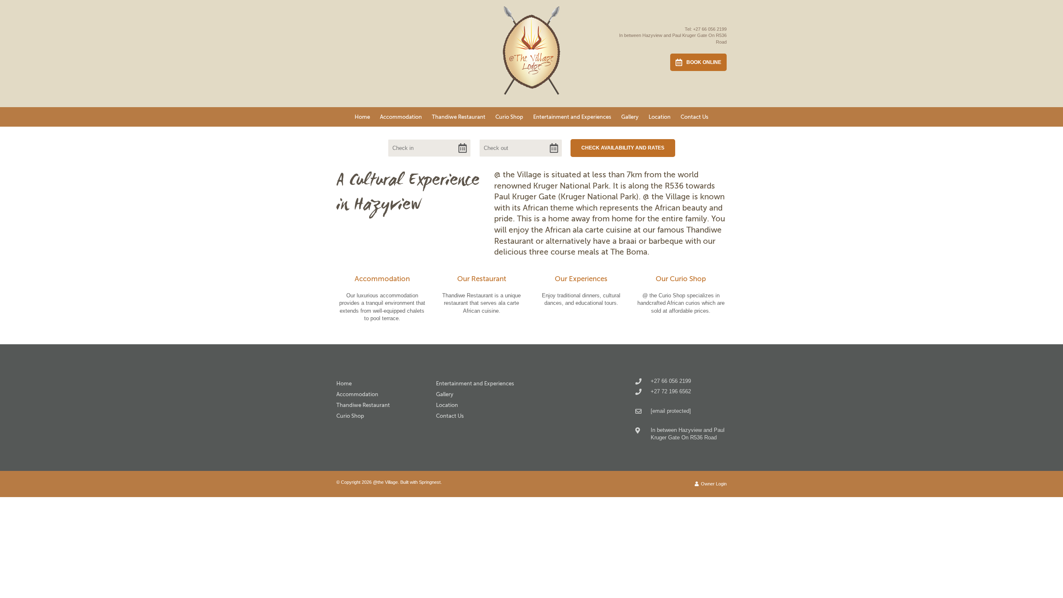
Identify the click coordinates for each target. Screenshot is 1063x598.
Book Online (703, 62)
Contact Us (694, 117)
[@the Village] (531, 52)
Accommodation (401, 117)
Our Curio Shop (681, 279)
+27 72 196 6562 (671, 391)
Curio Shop (509, 117)
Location (660, 117)
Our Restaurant (481, 279)
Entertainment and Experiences (572, 117)
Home (362, 117)
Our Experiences (581, 279)
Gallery (630, 117)
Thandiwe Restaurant (458, 117)
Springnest (430, 482)
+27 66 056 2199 (710, 29)
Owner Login (713, 483)
